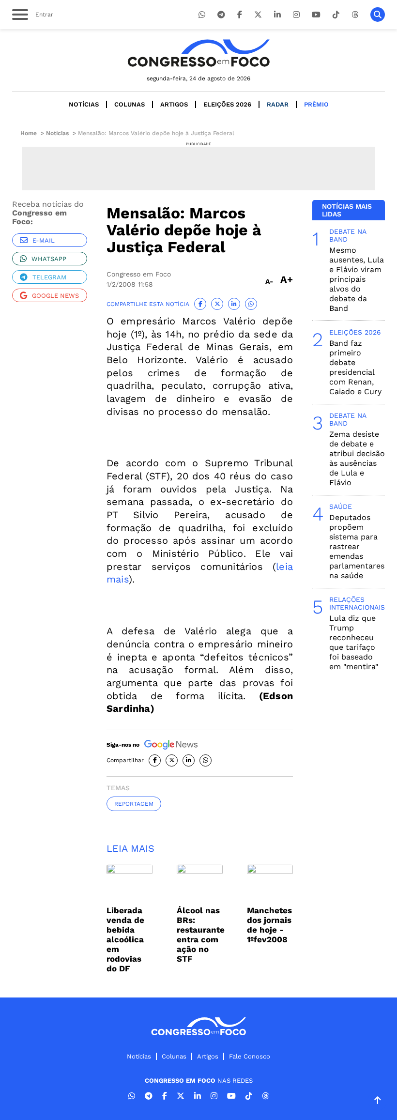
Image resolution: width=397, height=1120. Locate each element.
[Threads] (354, 14)
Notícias (84, 104)
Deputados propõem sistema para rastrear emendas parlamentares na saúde (356, 546)
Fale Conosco (249, 1056)
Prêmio (316, 104)
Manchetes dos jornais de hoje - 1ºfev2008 (269, 924)
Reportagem (133, 803)
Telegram (49, 277)
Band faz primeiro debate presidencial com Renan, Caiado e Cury (355, 367)
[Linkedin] (277, 14)
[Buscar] (377, 14)
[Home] (198, 53)
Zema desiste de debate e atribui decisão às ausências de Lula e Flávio (357, 458)
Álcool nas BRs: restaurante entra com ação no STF (201, 934)
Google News (55, 295)
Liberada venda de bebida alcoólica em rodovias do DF (125, 939)
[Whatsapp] (201, 14)
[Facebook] (239, 14)
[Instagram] (296, 14)
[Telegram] (221, 14)
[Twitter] (258, 14)
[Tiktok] (336, 14)
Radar (278, 104)
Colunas (129, 104)
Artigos (174, 104)
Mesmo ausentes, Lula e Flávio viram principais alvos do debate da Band (356, 279)
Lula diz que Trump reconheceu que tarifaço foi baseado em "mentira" (353, 642)
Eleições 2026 (227, 104)
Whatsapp (48, 258)
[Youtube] (316, 14)
